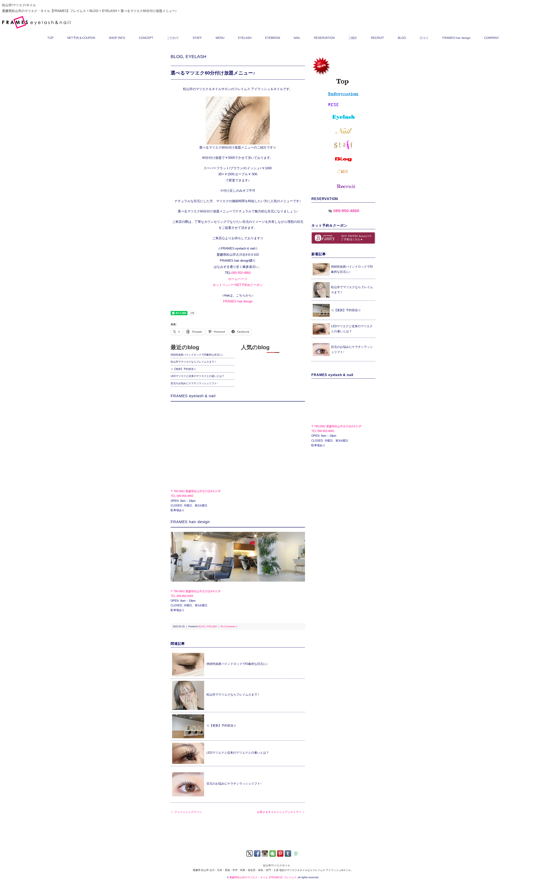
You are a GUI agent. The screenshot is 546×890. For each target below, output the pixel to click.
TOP (50, 37)
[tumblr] (288, 853)
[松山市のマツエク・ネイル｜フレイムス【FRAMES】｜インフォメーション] (343, 94)
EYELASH (244, 37)
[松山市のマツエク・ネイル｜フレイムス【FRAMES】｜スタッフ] (343, 144)
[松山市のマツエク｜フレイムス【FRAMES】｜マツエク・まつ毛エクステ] (343, 117)
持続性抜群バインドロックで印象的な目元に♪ (197, 354)
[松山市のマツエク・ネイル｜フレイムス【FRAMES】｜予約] (343, 104)
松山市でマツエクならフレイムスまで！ (194, 361)
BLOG (402, 37)
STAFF (197, 37)
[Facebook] (257, 853)
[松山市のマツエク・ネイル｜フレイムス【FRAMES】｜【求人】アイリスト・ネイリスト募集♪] (343, 185)
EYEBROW (272, 37)
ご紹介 (352, 37)
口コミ (424, 37)
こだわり (173, 37)
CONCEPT (146, 37)
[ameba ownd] (296, 853)
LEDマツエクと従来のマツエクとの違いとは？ (197, 376)
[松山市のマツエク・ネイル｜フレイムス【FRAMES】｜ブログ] (343, 159)
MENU (220, 37)
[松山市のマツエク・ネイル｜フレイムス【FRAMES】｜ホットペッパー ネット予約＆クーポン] (343, 238)
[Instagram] (265, 853)
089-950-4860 (241, 272)
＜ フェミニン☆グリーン (186, 812)
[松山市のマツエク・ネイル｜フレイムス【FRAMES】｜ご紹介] (343, 172)
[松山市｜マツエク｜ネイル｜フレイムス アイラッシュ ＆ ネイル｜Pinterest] (280, 853)
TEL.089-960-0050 (182, 596)
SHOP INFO (117, 37)
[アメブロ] (272, 853)
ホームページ (237, 279)
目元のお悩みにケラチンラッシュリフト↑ (194, 383)
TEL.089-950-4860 (182, 496)
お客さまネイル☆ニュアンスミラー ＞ (281, 812)
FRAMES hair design (456, 37)
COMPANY (491, 37)
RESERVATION (324, 37)
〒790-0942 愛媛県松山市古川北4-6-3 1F (196, 491)
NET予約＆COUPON (81, 37)
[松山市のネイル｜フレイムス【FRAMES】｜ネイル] (343, 131)
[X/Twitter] (249, 853)
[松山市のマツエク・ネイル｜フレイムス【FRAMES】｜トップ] (343, 70)
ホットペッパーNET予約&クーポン (238, 285)
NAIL (297, 37)
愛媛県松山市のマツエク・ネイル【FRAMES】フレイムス (262, 877)
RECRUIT (377, 37)
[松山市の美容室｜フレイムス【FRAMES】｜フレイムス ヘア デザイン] (238, 557)
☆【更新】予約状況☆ (183, 369)
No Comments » (229, 626)
